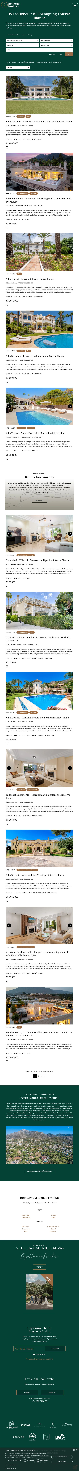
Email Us (52, 1392)
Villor (53, 1217)
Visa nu (40, 1267)
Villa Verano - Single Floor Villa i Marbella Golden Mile (35, 433)
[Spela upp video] (39, 172)
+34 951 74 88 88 (39, 1401)
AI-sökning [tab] (28, 35)
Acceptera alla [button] (62, 1457)
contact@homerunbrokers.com (39, 1398)
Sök (69, 54)
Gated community (53, 1226)
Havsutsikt (25, 1226)
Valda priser (45, 45)
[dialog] (39, 1459)
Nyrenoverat (26, 1229)
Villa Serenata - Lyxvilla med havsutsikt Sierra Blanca (35, 356)
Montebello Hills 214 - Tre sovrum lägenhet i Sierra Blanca (37, 560)
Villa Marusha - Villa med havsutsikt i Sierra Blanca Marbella (39, 121)
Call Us (27, 1392)
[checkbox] (39, 1354)
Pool (25, 1231)
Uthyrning (39, 500)
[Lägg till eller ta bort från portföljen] (7, 147)
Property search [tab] (13, 35)
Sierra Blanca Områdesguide (39, 1171)
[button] (27, 1468)
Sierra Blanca (57, 62)
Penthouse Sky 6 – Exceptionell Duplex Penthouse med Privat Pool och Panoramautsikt (39, 1034)
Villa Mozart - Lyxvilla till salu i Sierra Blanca (30, 279)
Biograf (53, 1229)
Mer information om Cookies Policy (24, 1457)
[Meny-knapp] (75, 5)
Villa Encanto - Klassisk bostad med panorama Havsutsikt (37, 717)
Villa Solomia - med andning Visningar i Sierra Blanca (35, 875)
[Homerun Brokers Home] (10, 5)
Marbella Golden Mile (43, 62)
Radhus (53, 1215)
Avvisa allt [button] (62, 1461)
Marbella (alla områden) (26, 62)
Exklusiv (53, 1231)
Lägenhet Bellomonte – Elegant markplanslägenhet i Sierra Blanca (38, 796)
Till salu (13, 62)
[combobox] (18, 67)
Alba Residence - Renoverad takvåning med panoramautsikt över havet (38, 200)
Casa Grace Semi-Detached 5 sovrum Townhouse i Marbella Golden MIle (38, 639)
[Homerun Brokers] (7, 62)
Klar (60, 54)
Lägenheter (26, 1215)
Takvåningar (26, 1217)
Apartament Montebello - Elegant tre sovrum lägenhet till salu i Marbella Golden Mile (37, 954)
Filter (52, 54)
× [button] (77, 1450)
